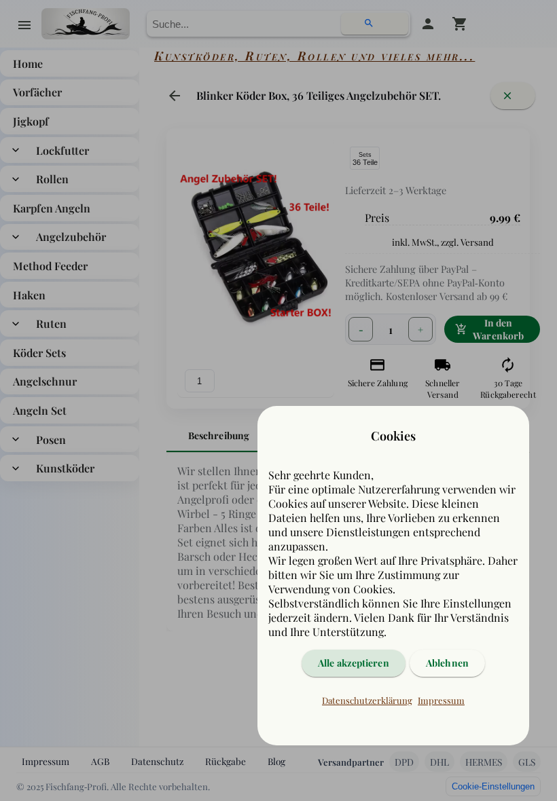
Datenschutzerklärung (367, 700)
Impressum (441, 700)
